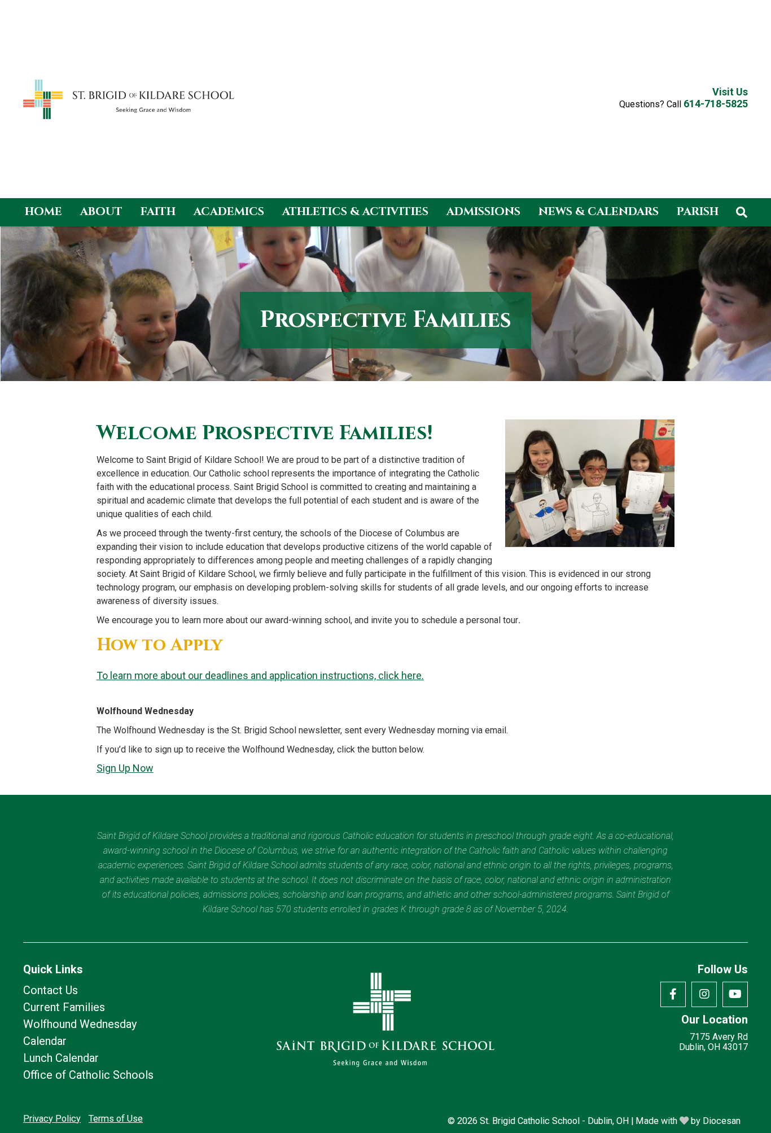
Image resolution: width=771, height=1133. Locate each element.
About (101, 211)
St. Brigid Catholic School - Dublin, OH (554, 1120)
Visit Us (730, 92)
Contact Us (50, 990)
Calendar (45, 1041)
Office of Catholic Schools (88, 1075)
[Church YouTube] (735, 994)
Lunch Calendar (61, 1058)
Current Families (64, 1007)
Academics (229, 211)
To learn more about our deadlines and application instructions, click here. (260, 675)
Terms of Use (116, 1118)
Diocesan (722, 1120)
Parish (698, 211)
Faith (158, 211)
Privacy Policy (52, 1118)
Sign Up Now (125, 768)
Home (43, 211)
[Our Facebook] (673, 994)
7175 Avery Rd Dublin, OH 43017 (713, 1042)
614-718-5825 (716, 104)
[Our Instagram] (704, 994)
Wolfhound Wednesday (80, 1024)
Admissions (483, 211)
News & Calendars (598, 211)
